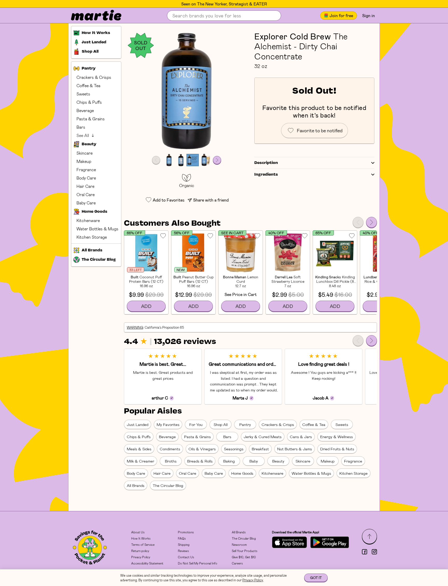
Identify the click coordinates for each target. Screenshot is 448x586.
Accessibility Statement (147, 563)
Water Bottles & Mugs (97, 228)
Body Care (86, 177)
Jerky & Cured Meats (263, 436)
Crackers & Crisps (93, 77)
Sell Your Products (244, 551)
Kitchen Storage (91, 237)
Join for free (341, 15)
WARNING (135, 327)
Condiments (170, 448)
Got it (316, 577)
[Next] (371, 222)
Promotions (186, 532)
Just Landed (137, 424)
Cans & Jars (301, 436)
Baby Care (86, 202)
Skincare (84, 152)
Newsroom (239, 544)
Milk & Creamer (140, 461)
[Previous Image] (156, 160)
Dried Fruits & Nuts (337, 448)
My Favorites (168, 424)
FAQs (182, 538)
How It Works (141, 538)
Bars (80, 127)
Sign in (368, 15)
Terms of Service (143, 544)
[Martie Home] (92, 15)
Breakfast (260, 448)
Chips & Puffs (89, 102)
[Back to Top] (369, 536)
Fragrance (86, 169)
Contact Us (186, 557)
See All (82, 135)
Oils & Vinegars (202, 448)
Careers (237, 563)
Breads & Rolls (200, 461)
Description (266, 163)
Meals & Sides (139, 448)
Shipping (184, 544)
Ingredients (266, 175)
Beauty (278, 461)
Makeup (83, 161)
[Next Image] (217, 160)
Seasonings (233, 448)
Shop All (221, 424)
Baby (253, 461)
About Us (138, 532)
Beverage (85, 110)
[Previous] (358, 222)
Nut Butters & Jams (294, 448)
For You (195, 424)
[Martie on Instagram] (374, 551)
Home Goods (242, 473)
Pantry (245, 424)
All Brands (135, 485)
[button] (187, 91)
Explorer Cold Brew (292, 36)
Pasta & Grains (90, 118)
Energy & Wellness (336, 436)
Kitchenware (88, 220)
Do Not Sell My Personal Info (197, 563)
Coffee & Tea (88, 85)
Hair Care (85, 186)
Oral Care (85, 194)
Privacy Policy (140, 557)
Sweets (83, 93)
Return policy (140, 551)
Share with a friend (211, 199)
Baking (229, 461)
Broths (171, 461)
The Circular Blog (168, 485)
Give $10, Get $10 (244, 557)
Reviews (183, 551)
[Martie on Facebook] (364, 551)
